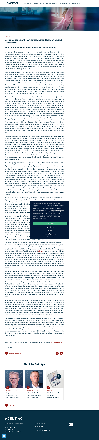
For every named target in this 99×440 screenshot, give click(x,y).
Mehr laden (12, 405)
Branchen (35, 3)
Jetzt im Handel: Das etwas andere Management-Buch (53, 395)
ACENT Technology (65, 3)
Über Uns (48, 3)
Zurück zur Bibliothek (13, 353)
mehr (50, 230)
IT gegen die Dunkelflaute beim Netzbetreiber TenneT (13, 395)
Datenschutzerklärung (52, 236)
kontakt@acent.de (56, 342)
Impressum (40, 426)
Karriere (54, 3)
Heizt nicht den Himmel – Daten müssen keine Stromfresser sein (34, 395)
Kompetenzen (27, 3)
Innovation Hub (76, 3)
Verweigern (50, 227)
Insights (42, 3)
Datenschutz (41, 424)
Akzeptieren (50, 223)
